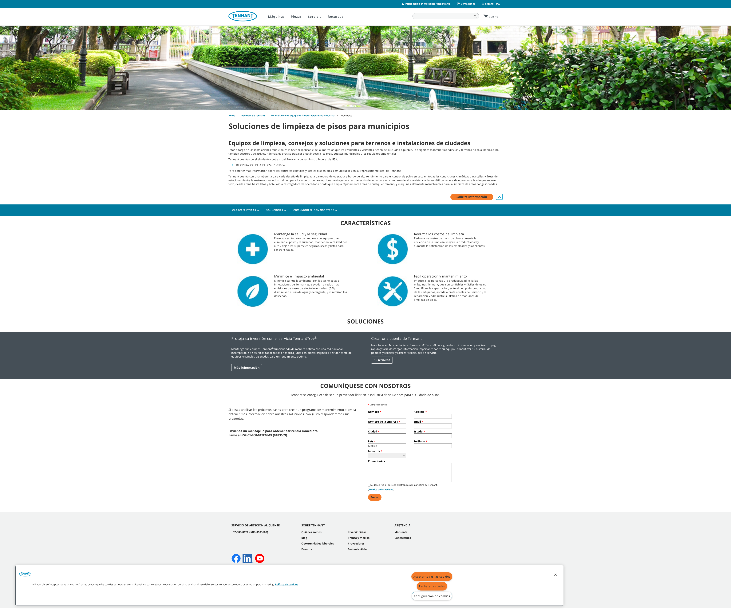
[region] (289, 585)
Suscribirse (382, 360)
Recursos (336, 16)
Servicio (315, 16)
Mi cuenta (400, 532)
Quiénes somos (311, 532)
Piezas (296, 16)
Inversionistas (357, 532)
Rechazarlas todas (432, 586)
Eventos (306, 549)
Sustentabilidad (358, 549)
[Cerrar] (555, 575)
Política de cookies (286, 584)
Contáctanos (402, 538)
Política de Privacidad (381, 489)
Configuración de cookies (432, 596)
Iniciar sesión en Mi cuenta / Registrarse (427, 3)
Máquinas (276, 16)
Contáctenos (468, 3)
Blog (304, 538)
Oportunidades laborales (317, 543)
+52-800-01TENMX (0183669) (249, 532)
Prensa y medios (358, 538)
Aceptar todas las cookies (431, 576)
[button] (25, 575)
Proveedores (356, 543)
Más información (247, 368)
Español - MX (492, 3)
